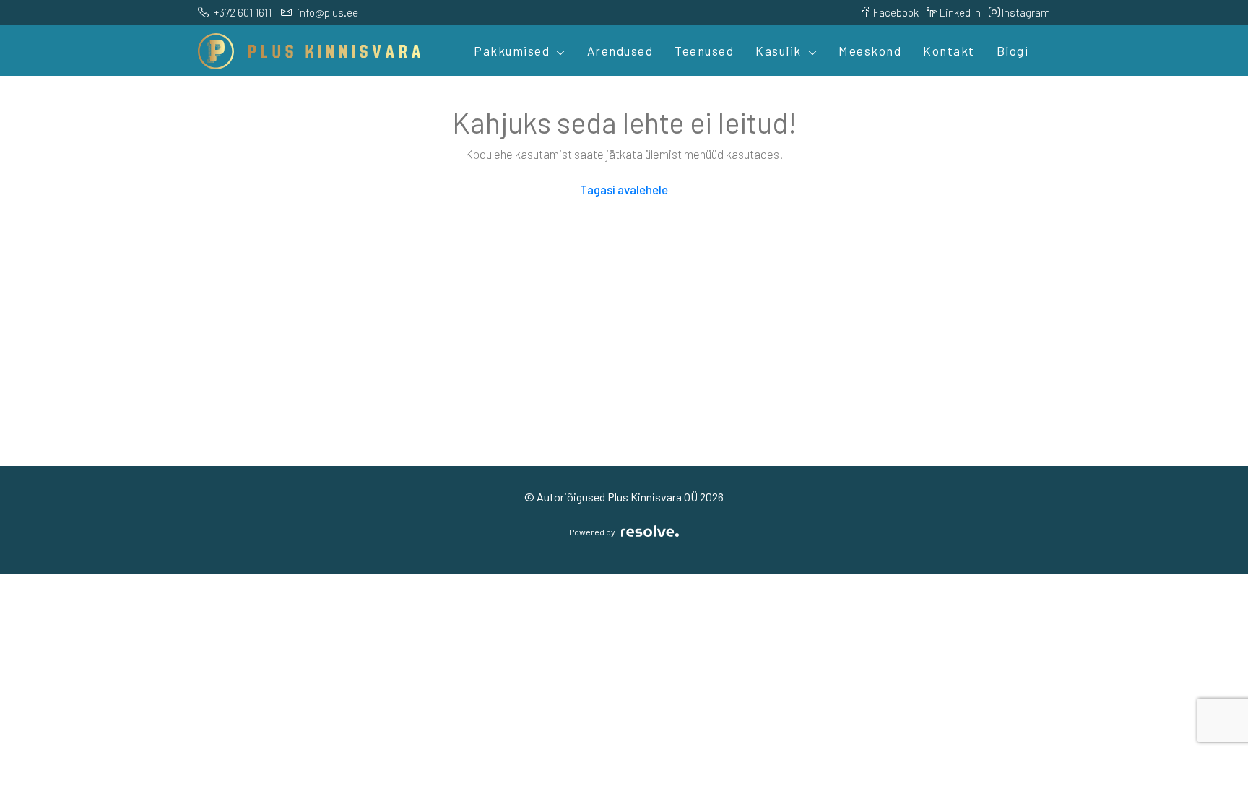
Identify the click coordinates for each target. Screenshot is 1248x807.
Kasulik (778, 50)
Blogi (1013, 50)
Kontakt (949, 50)
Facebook (895, 12)
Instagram (1025, 12)
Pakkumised (512, 50)
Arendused (620, 50)
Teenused (704, 50)
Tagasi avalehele (624, 189)
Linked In (959, 12)
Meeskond (869, 50)
